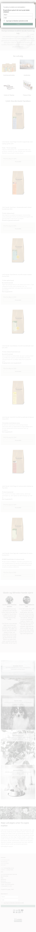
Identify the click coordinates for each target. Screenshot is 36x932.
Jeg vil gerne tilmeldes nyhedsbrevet (17, 21)
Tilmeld (18, 24)
